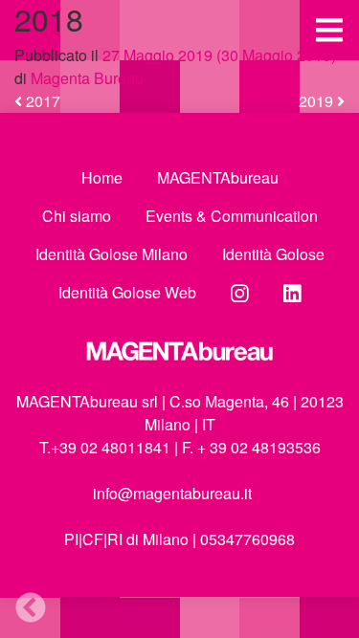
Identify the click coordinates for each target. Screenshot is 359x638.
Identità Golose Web (127, 292)
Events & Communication (232, 216)
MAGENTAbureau (218, 177)
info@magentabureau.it (172, 493)
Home (102, 177)
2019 (318, 101)
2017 (41, 101)
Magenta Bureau (85, 78)
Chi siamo (76, 216)
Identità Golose (273, 254)
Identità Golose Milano (111, 254)
